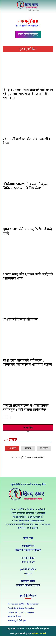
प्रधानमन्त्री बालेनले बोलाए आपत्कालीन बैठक (26, 141)
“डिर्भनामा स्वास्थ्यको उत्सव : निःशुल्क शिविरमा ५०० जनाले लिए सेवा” (26, 186)
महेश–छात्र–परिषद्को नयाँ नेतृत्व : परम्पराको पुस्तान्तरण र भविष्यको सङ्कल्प (27, 362)
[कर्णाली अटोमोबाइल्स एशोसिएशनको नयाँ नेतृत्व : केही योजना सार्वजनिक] (28, 386)
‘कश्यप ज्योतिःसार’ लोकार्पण (20, 319)
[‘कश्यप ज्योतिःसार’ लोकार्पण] (28, 300)
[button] (50, 5)
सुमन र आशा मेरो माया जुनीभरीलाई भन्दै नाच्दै (27, 231)
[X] (28, 503)
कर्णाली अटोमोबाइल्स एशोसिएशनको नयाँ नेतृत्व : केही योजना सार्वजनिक (26, 407)
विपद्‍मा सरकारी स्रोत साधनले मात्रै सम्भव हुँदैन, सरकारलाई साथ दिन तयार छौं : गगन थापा (28, 94)
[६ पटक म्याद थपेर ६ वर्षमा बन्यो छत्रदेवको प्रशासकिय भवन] (28, 255)
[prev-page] (4, 417)
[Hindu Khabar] (28, 5)
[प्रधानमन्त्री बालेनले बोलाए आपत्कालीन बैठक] (28, 120)
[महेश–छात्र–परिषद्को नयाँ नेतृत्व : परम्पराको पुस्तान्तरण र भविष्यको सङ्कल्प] (28, 341)
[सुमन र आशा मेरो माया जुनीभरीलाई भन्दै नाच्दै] (28, 210)
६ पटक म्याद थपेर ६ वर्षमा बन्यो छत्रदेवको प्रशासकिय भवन (28, 276)
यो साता (28, 448)
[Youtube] (34, 503)
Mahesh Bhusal (38, 633)
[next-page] (8, 417)
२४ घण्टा (12, 448)
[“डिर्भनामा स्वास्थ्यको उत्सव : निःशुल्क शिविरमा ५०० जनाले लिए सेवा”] (28, 165)
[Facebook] (22, 503)
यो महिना (44, 448)
